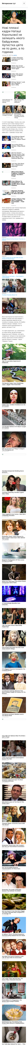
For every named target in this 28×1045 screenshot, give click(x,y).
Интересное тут (9, 3)
